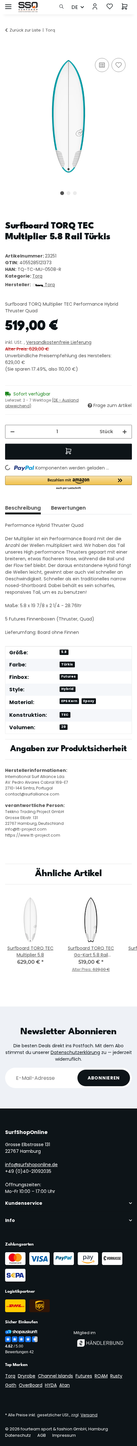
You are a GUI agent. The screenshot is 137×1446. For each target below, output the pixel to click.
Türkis (67, 664)
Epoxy (88, 701)
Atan (64, 1385)
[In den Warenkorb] (10, 49)
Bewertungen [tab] (68, 508)
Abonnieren (104, 1078)
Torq (37, 276)
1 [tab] (62, 193)
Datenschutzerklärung (75, 1052)
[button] (63, 7)
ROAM (101, 1376)
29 (63, 726)
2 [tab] (68, 193)
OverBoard (30, 1385)
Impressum (64, 1435)
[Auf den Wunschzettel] (119, 65)
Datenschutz (18, 1435)
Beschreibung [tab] (23, 508)
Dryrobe (26, 1376)
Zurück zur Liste (25, 30)
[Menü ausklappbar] (8, 4)
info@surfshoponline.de (31, 1164)
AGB (41, 1435)
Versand (89, 1415)
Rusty (116, 1376)
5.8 (64, 652)
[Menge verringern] (12, 431)
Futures (68, 676)
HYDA (51, 1385)
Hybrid (67, 689)
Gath (10, 1385)
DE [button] (74, 7)
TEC (64, 714)
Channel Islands (55, 1376)
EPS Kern (69, 701)
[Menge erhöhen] (125, 431)
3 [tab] (75, 193)
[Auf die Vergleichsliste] (102, 65)
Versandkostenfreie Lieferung (58, 342)
